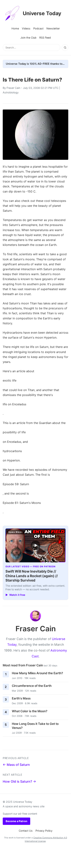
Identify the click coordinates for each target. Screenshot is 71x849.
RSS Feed (45, 37)
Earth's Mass (21, 698)
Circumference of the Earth (32, 686)
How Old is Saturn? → (19, 781)
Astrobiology (11, 92)
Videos (26, 28)
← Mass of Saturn (16, 765)
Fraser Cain (13, 87)
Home (15, 28)
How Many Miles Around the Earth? (37, 673)
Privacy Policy (44, 830)
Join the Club (28, 37)
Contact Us (26, 830)
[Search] (65, 47)
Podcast (38, 28)
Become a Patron (16, 821)
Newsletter (53, 28)
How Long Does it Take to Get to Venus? (35, 726)
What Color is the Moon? (29, 711)
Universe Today (42, 13)
